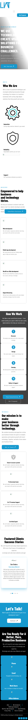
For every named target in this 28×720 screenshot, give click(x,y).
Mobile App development (9, 250)
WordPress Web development (11, 271)
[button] (14, 11)
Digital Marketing (7, 293)
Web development (7, 228)
